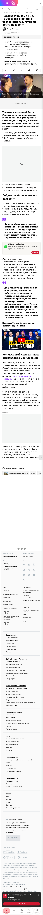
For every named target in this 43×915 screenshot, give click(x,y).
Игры (24, 621)
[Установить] (21, 900)
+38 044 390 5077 (28, 556)
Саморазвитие (11, 768)
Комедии (9, 747)
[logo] (13, 3)
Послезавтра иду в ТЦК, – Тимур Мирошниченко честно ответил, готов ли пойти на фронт (34, 9)
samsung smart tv (23, 857)
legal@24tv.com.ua (27, 889)
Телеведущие (7, 601)
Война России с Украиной (16, 659)
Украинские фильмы (13, 742)
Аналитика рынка (12, 781)
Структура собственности (31, 611)
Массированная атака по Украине (17, 673)
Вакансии (26, 607)
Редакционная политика (10, 594)
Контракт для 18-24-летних (15, 697)
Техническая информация (31, 600)
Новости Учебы (12, 757)
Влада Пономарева (13, 29)
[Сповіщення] (40, 3)
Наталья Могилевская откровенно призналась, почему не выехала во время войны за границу (19, 187)
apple (23, 851)
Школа (8, 763)
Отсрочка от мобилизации (15, 700)
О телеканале (7, 597)
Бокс (7, 796)
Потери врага (10, 679)
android (9, 851)
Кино (8, 736)
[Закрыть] (38, 895)
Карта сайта (27, 617)
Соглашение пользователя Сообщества (31, 591)
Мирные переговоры (13, 667)
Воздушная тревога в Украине (16, 670)
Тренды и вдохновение (14, 787)
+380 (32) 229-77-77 (15, 886)
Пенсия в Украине (12, 729)
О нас (4, 587)
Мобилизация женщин (14, 694)
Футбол (8, 799)
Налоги (8, 726)
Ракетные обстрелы (13, 662)
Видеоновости (11, 646)
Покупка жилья (11, 784)
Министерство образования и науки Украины (21, 760)
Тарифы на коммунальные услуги (17, 723)
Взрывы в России (12, 676)
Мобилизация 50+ (12, 691)
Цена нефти (10, 715)
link (24, 564)
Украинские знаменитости (16, 9)
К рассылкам (13, 838)
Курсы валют (10, 718)
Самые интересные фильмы (15, 739)
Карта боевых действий (14, 664)
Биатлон (9, 805)
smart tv (9, 857)
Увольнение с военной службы (16, 688)
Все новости (11, 635)
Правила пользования (10, 608)
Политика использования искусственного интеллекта (11, 618)
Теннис (8, 802)
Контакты (26, 604)
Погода (8, 652)
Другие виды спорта (13, 808)
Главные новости (12, 638)
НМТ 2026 (9, 766)
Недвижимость (12, 778)
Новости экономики (14, 712)
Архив (25, 614)
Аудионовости (11, 649)
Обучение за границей (14, 771)
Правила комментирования (29, 596)
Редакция (6, 591)
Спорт (8, 794)
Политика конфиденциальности (10, 612)
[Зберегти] (37, 70)
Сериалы (9, 750)
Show (4, 9)
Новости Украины (12, 640)
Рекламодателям (8, 604)
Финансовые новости (13, 720)
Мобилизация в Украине (16, 686)
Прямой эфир (10, 643)
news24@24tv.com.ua (10, 556)
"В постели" (15, 33)
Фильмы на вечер (12, 744)
